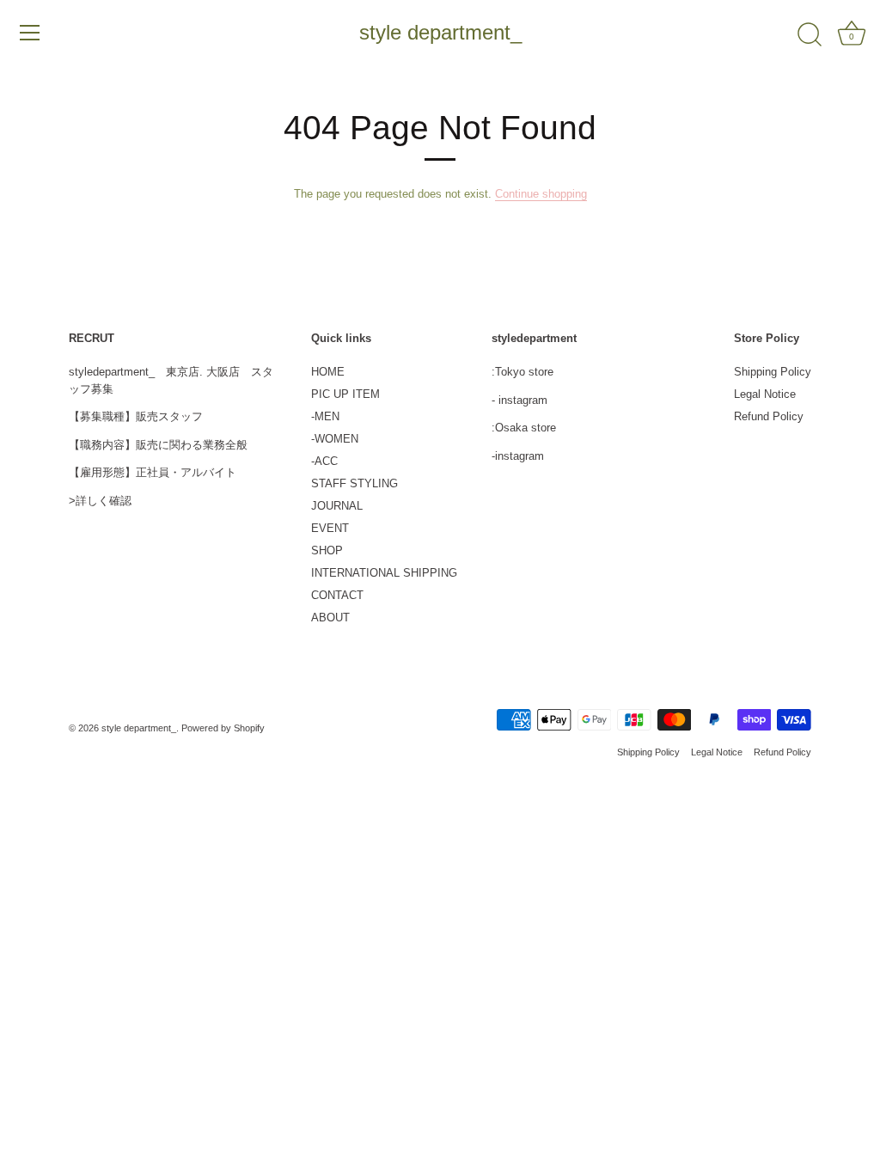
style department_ (440, 32)
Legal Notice (765, 394)
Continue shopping (541, 193)
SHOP (327, 550)
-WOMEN (334, 438)
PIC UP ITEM (345, 394)
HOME (328, 371)
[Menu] (30, 33)
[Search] (809, 35)
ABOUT (330, 617)
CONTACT (337, 595)
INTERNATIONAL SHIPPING (384, 572)
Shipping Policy (772, 371)
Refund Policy (769, 416)
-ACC (324, 461)
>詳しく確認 (100, 500)
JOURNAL (337, 505)
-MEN (325, 416)
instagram (522, 400)
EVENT (330, 528)
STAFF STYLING (354, 483)
